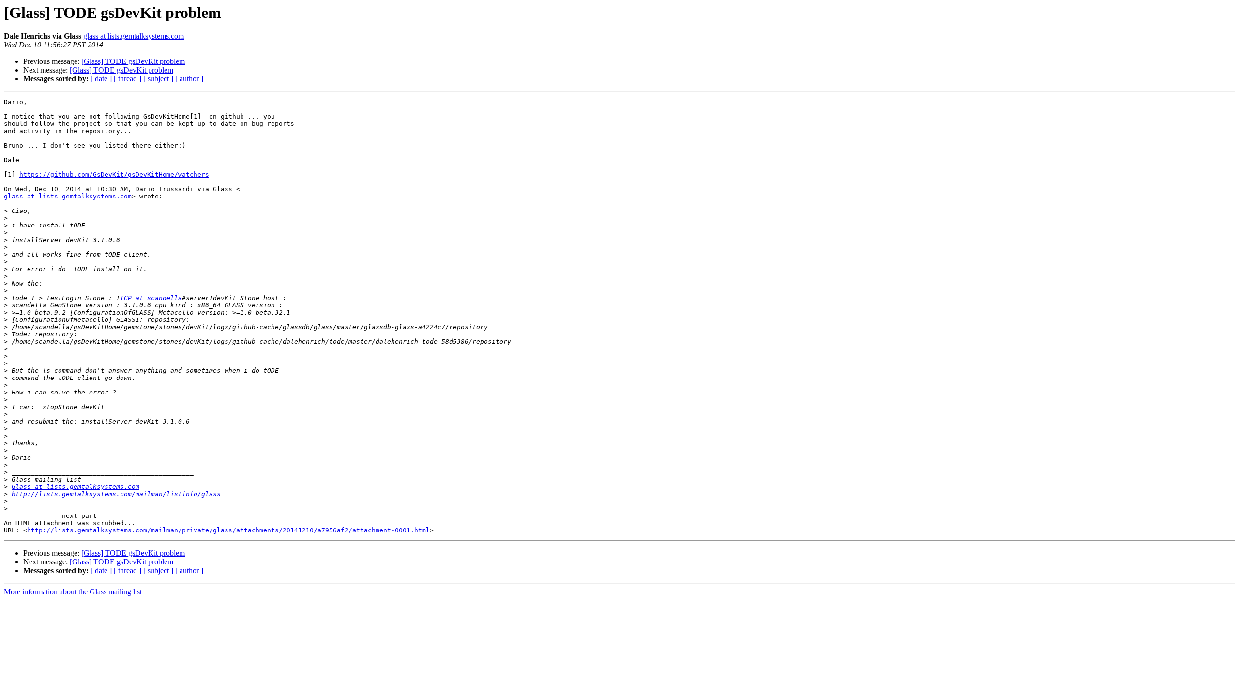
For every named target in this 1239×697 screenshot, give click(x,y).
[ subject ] (158, 79)
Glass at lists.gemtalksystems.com (75, 486)
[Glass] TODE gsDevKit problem (133, 61)
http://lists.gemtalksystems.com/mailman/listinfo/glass (116, 494)
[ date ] (101, 79)
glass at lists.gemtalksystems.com (133, 36)
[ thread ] (127, 79)
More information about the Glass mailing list (73, 592)
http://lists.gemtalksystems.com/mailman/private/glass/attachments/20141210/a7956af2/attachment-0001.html (228, 530)
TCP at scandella (151, 298)
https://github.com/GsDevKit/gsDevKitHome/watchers (114, 174)
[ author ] (189, 79)
